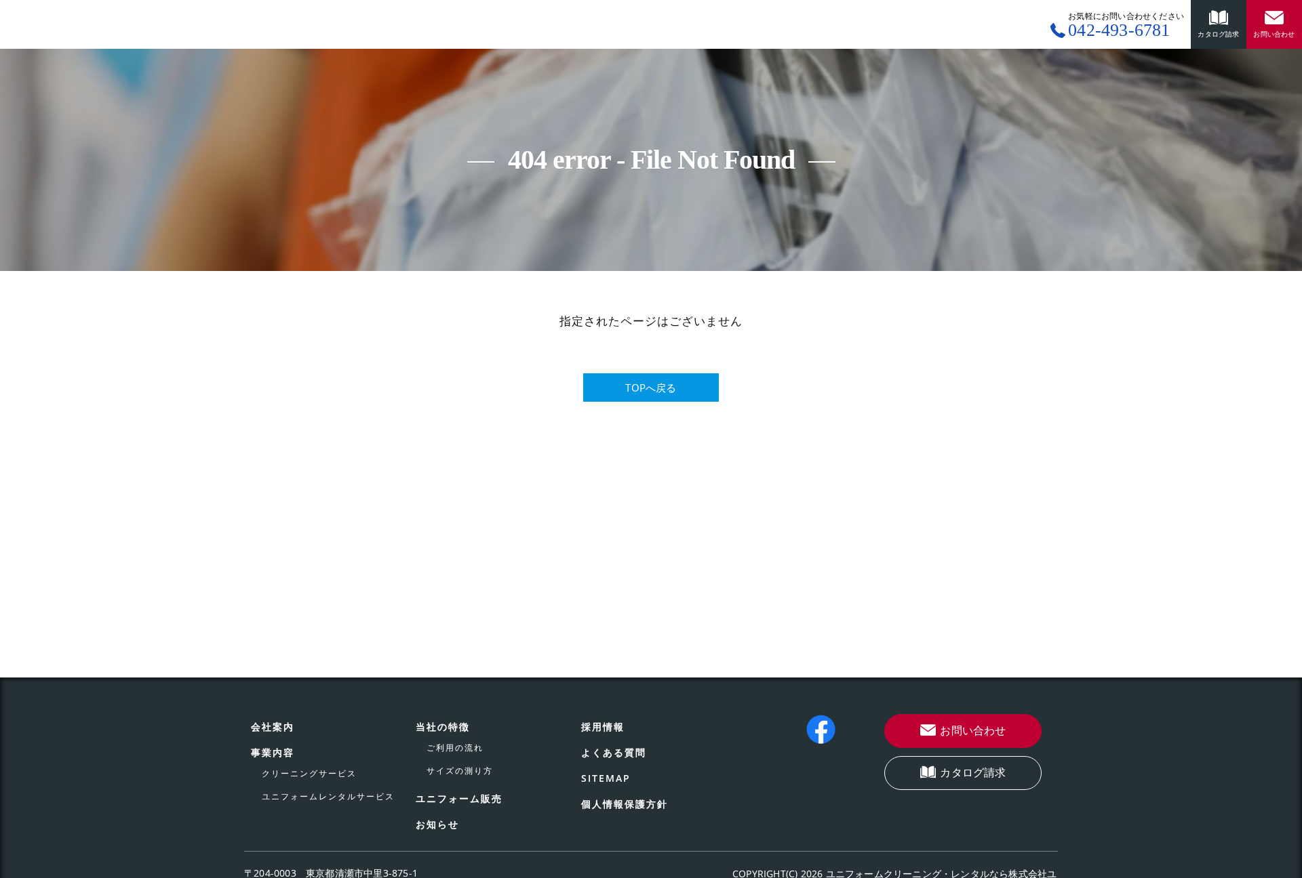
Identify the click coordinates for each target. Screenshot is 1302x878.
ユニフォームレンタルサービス (328, 796)
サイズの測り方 (460, 770)
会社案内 (272, 726)
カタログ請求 (973, 772)
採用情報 (603, 726)
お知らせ (437, 824)
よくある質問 (613, 752)
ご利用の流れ (455, 747)
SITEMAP (606, 778)
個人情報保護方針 (624, 803)
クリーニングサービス (309, 773)
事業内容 (272, 752)
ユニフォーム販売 (459, 798)
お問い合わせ (973, 730)
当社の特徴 (443, 726)
